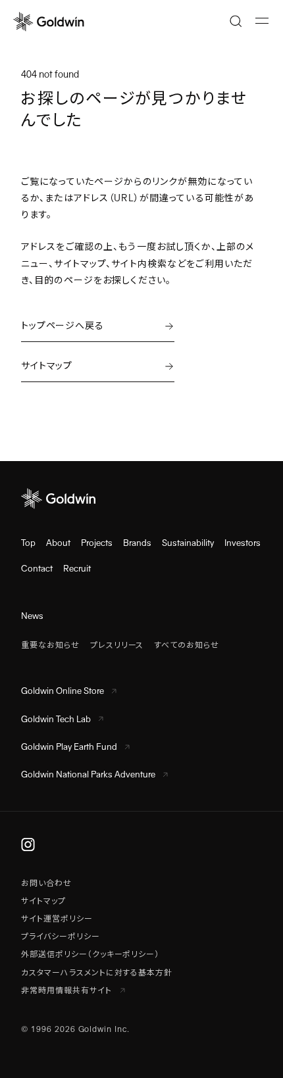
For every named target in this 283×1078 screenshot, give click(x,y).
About (58, 543)
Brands (137, 543)
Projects (97, 543)
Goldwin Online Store (62, 691)
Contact (37, 568)
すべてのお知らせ (186, 645)
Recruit (77, 568)
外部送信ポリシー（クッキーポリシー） (90, 954)
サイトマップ (43, 901)
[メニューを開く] (261, 21)
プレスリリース (117, 645)
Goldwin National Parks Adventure (88, 774)
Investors (242, 543)
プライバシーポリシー (60, 936)
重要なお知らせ (50, 645)
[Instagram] (28, 844)
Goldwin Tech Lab (56, 719)
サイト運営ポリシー (57, 919)
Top (28, 543)
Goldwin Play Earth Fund (69, 746)
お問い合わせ (46, 883)
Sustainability (188, 543)
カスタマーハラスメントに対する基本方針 (96, 973)
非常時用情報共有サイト (68, 990)
